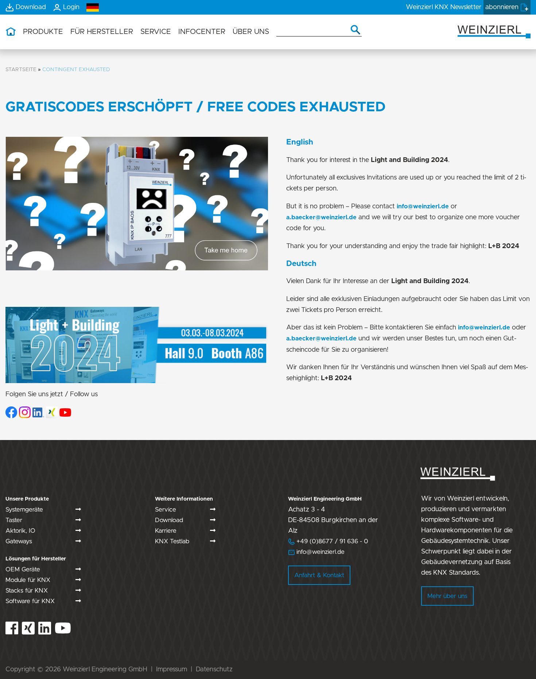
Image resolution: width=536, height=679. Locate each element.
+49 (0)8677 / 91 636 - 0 (328, 541)
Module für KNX (27, 580)
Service (165, 509)
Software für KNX (30, 601)
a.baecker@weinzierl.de (321, 217)
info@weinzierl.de (423, 206)
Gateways (18, 541)
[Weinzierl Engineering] (494, 31)
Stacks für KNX (26, 590)
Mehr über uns (447, 596)
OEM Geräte (22, 569)
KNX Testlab (172, 541)
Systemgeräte (24, 509)
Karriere (165, 531)
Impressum (171, 669)
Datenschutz (214, 669)
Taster (13, 520)
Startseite (20, 69)
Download (169, 520)
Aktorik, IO (20, 531)
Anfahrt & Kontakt (319, 575)
